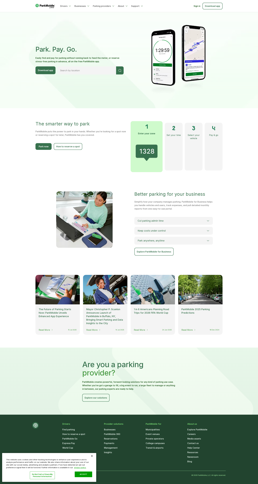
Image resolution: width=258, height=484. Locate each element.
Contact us (193, 443)
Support (135, 6)
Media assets (194, 438)
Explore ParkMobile (197, 429)
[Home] (45, 6)
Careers (191, 434)
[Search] (120, 70)
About (121, 6)
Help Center (193, 447)
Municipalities (153, 429)
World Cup (67, 447)
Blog (189, 461)
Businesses (80, 6)
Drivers (63, 6)
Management (111, 447)
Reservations (110, 438)
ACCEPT (83, 474)
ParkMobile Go (69, 438)
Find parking (68, 429)
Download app (212, 6)
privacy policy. (80, 467)
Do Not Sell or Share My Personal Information (42, 475)
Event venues (153, 434)
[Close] (92, 456)
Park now (44, 146)
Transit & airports (154, 447)
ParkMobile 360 (112, 434)
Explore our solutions (96, 397)
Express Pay (68, 443)
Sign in (197, 6)
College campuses (155, 443)
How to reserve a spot (68, 146)
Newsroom (192, 457)
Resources (192, 452)
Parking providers (102, 6)
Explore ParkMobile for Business (154, 251)
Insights (108, 452)
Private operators (155, 438)
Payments (109, 443)
